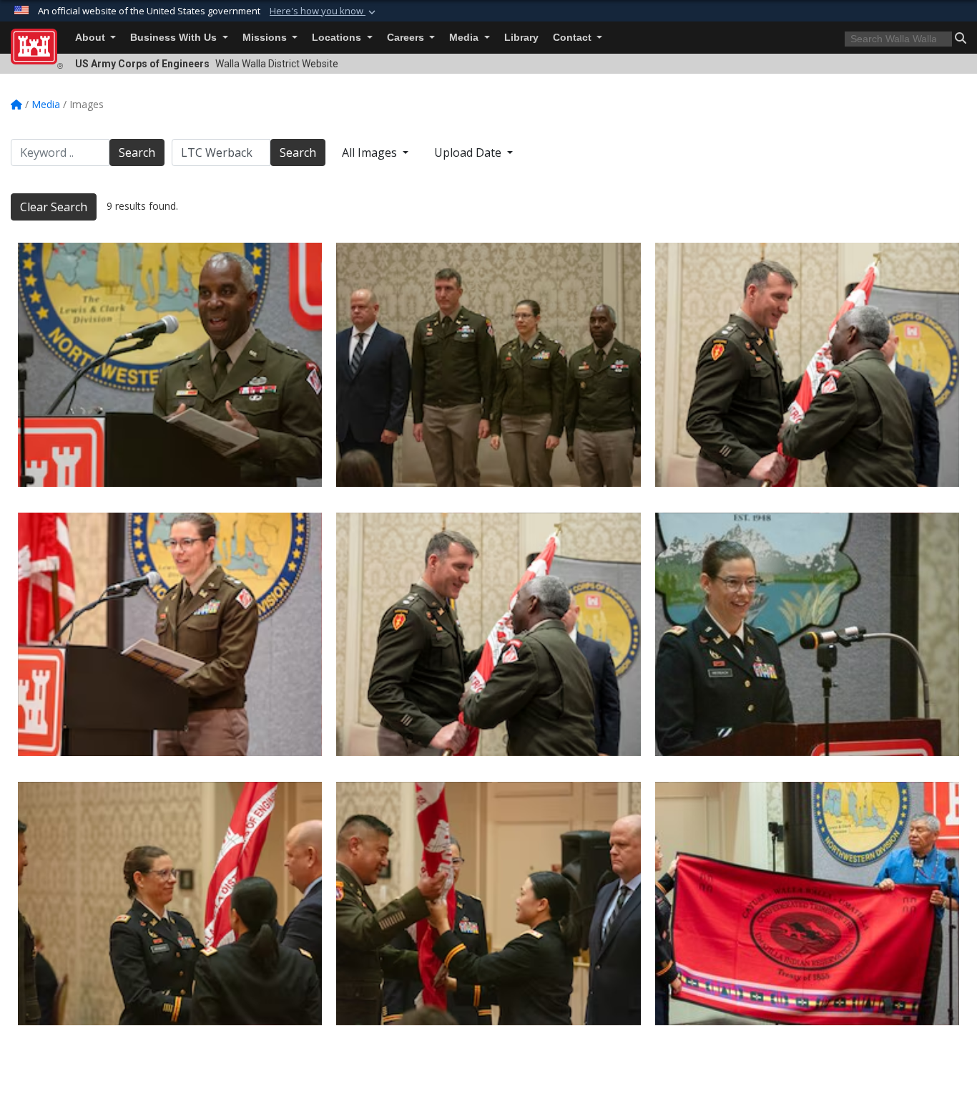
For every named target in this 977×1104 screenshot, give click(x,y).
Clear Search (53, 207)
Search (137, 152)
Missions (266, 37)
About (91, 37)
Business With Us (175, 37)
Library (521, 37)
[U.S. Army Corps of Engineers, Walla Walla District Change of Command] (488, 634)
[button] (324, 11)
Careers (407, 37)
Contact (573, 37)
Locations (338, 37)
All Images (371, 152)
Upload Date (469, 152)
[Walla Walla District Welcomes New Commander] (807, 634)
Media (465, 37)
